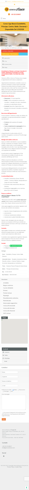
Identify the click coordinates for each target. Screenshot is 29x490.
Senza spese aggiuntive (10, 303)
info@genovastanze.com (18, 1)
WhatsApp (7, 358)
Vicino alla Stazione (9, 311)
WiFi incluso (6, 313)
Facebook (7, 352)
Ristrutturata (7, 300)
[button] (15, 331)
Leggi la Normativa (6, 415)
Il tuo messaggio (6, 394)
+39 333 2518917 (16, 14)
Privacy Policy (10, 467)
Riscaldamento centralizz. (10, 298)
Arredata (6, 283)
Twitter (6, 355)
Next (27, 40)
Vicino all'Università (9, 305)
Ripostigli (6, 295)
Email (5, 361)
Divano (5, 290)
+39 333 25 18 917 (17, 245)
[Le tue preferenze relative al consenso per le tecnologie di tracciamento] (26, 487)
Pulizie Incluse (7, 293)
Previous (1, 40)
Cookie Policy (18, 467)
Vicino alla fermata (9, 308)
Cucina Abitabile (8, 288)
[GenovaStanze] (14, 9)
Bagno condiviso (8, 285)
